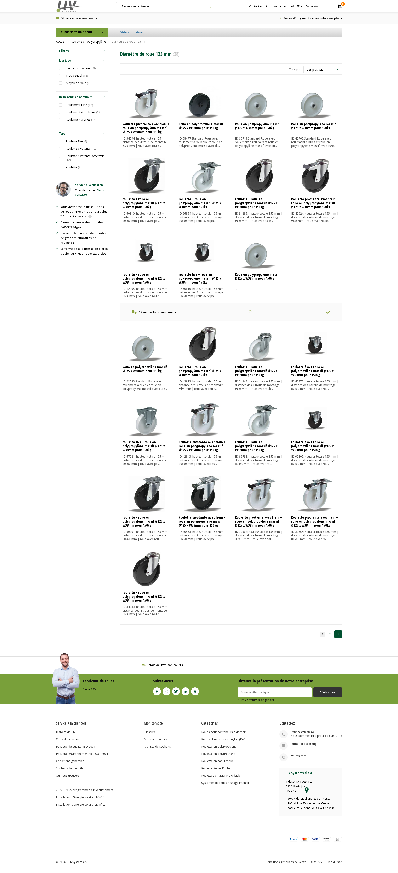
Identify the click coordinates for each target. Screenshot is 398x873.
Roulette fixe (76, 141)
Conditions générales (70, 761)
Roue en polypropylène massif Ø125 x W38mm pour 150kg (201, 126)
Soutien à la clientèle (70, 768)
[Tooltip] (90, 216)
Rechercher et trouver (209, 6)
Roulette (73, 167)
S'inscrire (150, 732)
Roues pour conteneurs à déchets (224, 732)
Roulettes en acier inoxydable (221, 775)
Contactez (255, 6)
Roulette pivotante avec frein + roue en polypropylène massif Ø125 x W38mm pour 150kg (146, 128)
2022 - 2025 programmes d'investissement (84, 790)
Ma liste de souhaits (157, 746)
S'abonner (327, 692)
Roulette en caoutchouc (217, 761)
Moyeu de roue (78, 83)
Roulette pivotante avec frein (85, 158)
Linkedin (185, 691)
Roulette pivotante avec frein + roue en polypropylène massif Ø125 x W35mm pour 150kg (202, 446)
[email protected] (303, 744)
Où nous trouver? (67, 775)
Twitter (176, 691)
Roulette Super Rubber (216, 768)
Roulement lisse (79, 105)
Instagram (166, 691)
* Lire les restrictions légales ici (256, 700)
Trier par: (295, 69)
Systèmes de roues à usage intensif (225, 783)
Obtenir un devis (131, 32)
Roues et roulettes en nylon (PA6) (223, 739)
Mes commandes (155, 739)
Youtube (195, 691)
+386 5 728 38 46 (302, 732)
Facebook (157, 691)
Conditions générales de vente (286, 862)
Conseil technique (68, 739)
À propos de (273, 6)
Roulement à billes (81, 119)
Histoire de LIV (65, 732)
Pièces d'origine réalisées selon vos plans (313, 18)
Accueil (289, 6)
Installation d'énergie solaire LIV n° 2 (80, 804)
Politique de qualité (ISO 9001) (76, 746)
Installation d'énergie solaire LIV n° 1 (80, 797)
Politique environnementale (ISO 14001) (82, 754)
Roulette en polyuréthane (218, 754)
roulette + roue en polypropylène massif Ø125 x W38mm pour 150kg (144, 203)
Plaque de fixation (81, 68)
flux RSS (316, 862)
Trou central (77, 76)
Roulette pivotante (81, 149)
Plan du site (334, 862)
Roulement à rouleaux (83, 112)
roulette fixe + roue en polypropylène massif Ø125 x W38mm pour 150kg (200, 278)
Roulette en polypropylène (219, 746)
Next (338, 634)
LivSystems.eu (78, 862)
